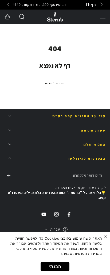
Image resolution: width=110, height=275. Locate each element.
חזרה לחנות (55, 83)
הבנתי (55, 266)
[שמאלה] (101, 5)
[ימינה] (9, 5)
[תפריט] (102, 17)
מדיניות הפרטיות (86, 253)
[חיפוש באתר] (22, 17)
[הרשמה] (7, 175)
